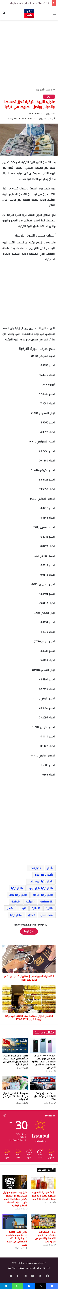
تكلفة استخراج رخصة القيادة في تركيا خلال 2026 (45, 1096)
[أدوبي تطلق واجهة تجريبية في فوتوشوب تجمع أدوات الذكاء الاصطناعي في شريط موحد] (14, 1221)
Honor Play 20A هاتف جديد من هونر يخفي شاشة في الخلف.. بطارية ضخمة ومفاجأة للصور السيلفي (44, 1062)
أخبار (49, 868)
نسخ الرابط (29, 931)
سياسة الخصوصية (33, 1268)
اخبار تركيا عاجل (17, 894)
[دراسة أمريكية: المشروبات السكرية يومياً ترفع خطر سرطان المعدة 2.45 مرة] (43, 1182)
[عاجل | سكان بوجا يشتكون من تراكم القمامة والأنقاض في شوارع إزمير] (43, 1221)
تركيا (9, 908)
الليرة (49, 908)
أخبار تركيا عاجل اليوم (40, 888)
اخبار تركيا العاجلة (42, 894)
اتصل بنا (46, 1268)
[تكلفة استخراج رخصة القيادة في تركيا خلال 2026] (43, 1083)
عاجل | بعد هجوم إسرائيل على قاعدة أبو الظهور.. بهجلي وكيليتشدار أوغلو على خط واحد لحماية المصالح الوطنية (15, 1199)
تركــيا (22, 908)
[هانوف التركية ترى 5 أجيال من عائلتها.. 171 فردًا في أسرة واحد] (15, 1083)
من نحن (21, 1268)
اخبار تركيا (16, 888)
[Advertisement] (29, 52)
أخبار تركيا (40, 90)
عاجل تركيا (15, 915)
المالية (35, 908)
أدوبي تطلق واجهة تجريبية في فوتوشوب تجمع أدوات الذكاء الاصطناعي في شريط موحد (16, 1238)
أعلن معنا (11, 1268)
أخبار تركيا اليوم (43, 874)
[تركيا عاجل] (29, 13)
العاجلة (15, 901)
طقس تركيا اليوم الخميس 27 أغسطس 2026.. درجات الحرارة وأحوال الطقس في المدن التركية (15, 1060)
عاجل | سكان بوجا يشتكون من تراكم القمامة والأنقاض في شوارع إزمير (45, 1237)
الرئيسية (49, 90)
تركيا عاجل (46, 915)
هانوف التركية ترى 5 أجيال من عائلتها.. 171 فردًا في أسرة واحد (15, 1096)
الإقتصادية (46, 901)
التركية (29, 901)
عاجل (31, 915)
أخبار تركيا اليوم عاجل (40, 881)
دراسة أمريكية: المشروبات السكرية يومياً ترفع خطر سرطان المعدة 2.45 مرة (43, 1195)
